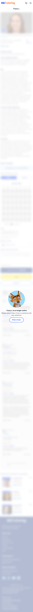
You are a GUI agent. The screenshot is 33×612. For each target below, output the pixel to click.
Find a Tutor (16, 320)
